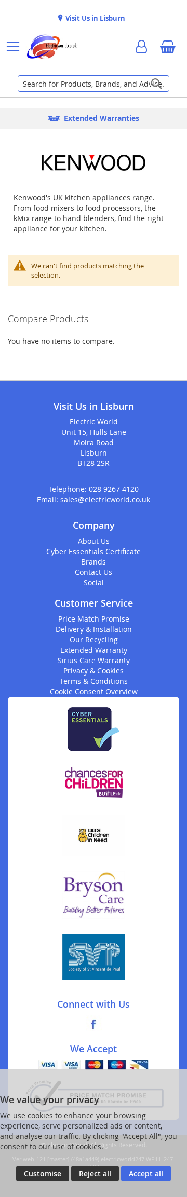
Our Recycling (94, 639)
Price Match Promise (93, 619)
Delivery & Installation (94, 629)
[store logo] (51, 47)
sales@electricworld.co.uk (105, 499)
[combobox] (93, 83)
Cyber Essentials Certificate (93, 551)
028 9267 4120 (114, 489)
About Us (94, 541)
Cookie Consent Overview (94, 691)
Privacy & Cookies (93, 671)
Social (94, 582)
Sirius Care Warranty (94, 660)
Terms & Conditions (94, 681)
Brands (93, 562)
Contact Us (93, 572)
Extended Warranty (93, 650)
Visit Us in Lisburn (94, 18)
